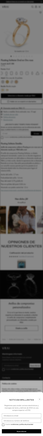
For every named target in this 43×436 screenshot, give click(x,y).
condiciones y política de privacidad (22, 424)
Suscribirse (21, 431)
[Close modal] (21, 218)
